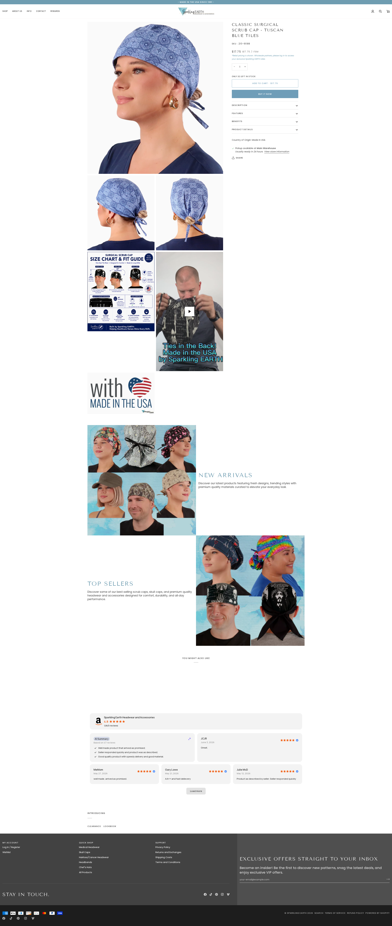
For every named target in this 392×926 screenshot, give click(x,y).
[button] (6, 11)
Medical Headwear (89, 847)
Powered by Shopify (378, 913)
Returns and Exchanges (168, 852)
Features (237, 113)
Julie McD (242, 769)
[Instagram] (222, 894)
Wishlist (6, 852)
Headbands (85, 862)
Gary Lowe (171, 769)
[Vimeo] (228, 894)
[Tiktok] (211, 894)
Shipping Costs (163, 857)
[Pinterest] (216, 894)
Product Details (242, 129)
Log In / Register (11, 847)
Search (319, 913)
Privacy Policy (162, 847)
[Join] (387, 879)
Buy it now (265, 94)
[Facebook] (205, 894)
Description (239, 105)
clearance (94, 826)
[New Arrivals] (141, 480)
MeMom (98, 769)
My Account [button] (10, 842)
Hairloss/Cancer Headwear (94, 857)
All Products (85, 872)
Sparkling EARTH (297, 913)
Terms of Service (335, 913)
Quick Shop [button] (86, 842)
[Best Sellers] (250, 590)
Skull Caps (84, 852)
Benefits (237, 121)
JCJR (204, 738)
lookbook (110, 826)
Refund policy (355, 913)
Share (239, 157)
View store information (276, 151)
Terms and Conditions (167, 862)
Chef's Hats (85, 867)
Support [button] (160, 842)
